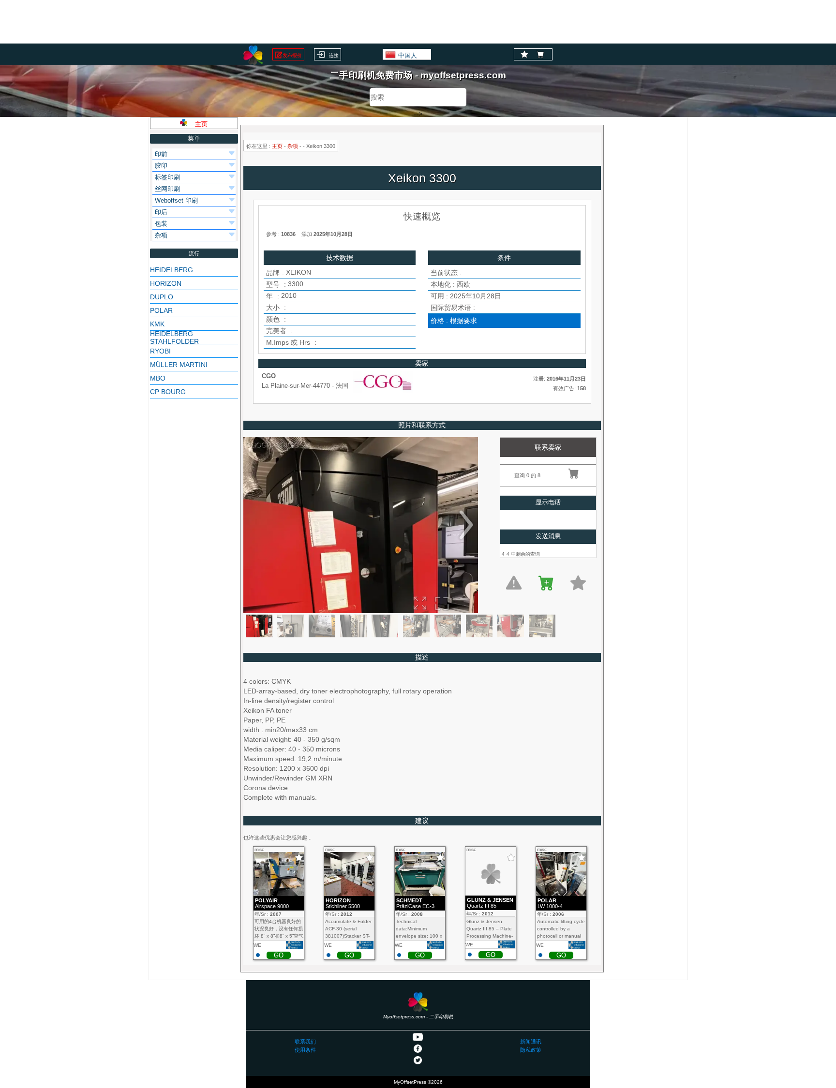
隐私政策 (530, 1050)
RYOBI (160, 351)
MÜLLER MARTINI (179, 364)
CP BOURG (168, 392)
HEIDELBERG (171, 270)
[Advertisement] (418, 22)
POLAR (161, 310)
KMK (157, 324)
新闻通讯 (530, 1041)
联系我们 (305, 1041)
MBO (157, 378)
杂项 (292, 146)
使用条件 (305, 1050)
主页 (277, 146)
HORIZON (165, 283)
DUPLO (161, 297)
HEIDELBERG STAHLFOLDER (174, 337)
